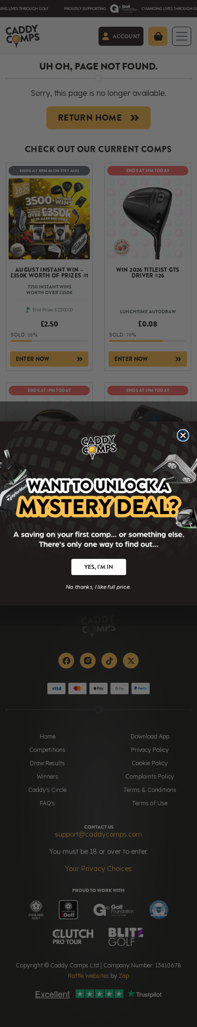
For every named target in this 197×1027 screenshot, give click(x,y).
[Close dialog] (183, 435)
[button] (98, 567)
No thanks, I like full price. (98, 586)
